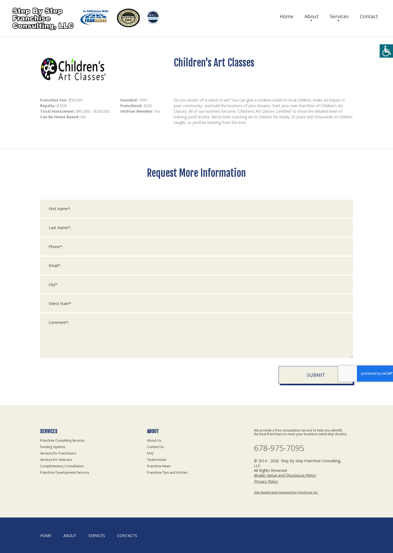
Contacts (127, 535)
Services (339, 16)
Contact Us (155, 447)
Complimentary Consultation (62, 466)
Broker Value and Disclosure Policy (285, 475)
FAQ (150, 453)
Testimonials (156, 459)
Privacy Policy (266, 481)
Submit (316, 375)
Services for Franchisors (58, 453)
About (312, 16)
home (45, 535)
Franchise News (159, 466)
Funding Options (52, 447)
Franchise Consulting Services (62, 440)
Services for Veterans (56, 459)
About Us (154, 440)
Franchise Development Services (64, 472)
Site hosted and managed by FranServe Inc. (286, 492)
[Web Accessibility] (386, 51)
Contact (369, 16)
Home (286, 16)
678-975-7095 (279, 448)
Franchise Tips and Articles (167, 472)
